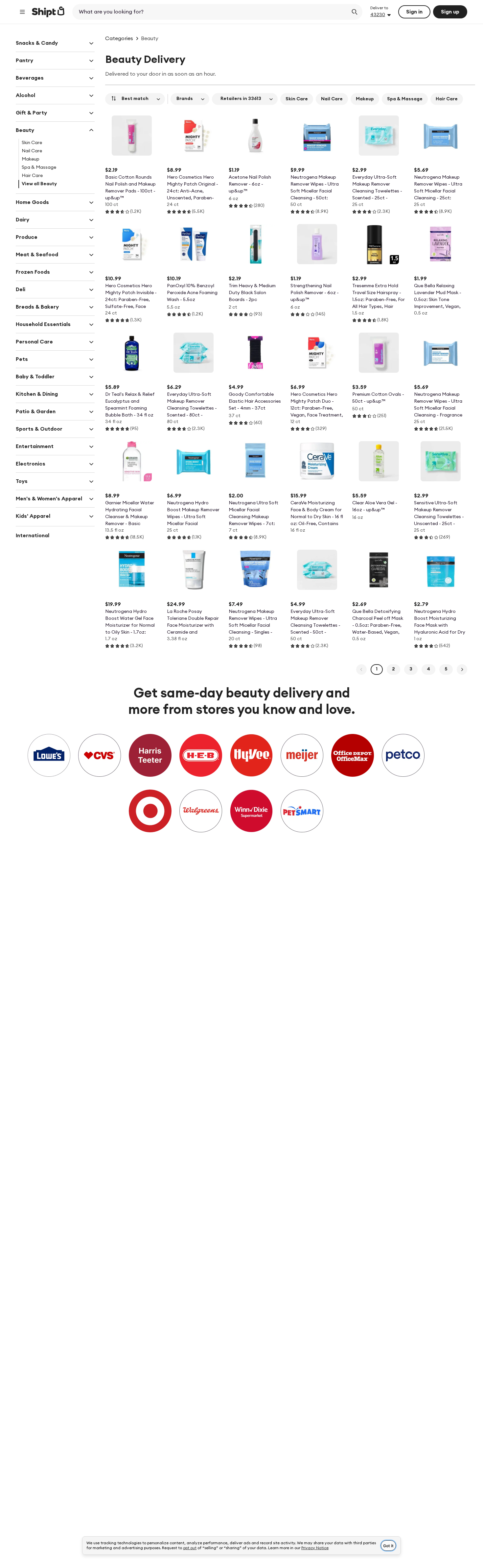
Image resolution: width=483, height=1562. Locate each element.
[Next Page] (462, 669)
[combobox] (211, 12)
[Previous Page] (361, 669)
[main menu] (22, 11)
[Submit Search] (354, 11)
